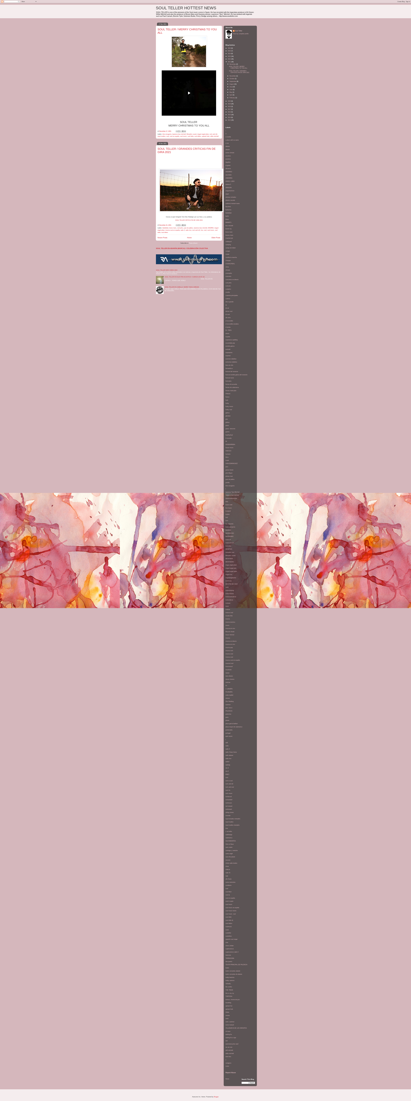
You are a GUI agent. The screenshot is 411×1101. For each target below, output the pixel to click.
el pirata (228, 327)
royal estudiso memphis (233, 819)
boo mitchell (229, 225)
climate (228, 270)
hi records (229, 438)
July (230, 87)
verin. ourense (230, 1022)
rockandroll (229, 799)
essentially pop (230, 343)
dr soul (228, 314)
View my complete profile (241, 34)
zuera (227, 1066)
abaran (228, 146)
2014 (229, 117)
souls (227, 930)
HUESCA (228, 451)
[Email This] (177, 131)
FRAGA (228, 394)
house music (229, 447)
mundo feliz (229, 616)
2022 (229, 59)
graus (227, 425)
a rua (227, 143)
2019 (229, 104)
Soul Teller (238, 31)
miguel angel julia (231, 568)
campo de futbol (230, 248)
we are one (229, 1047)
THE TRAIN (229, 990)
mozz (227, 606)
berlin (227, 216)
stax (227, 942)
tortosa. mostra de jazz (233, 999)
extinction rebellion (231, 362)
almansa (228, 168)
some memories (230, 882)
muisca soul (229, 612)
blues (227, 219)
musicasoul (229, 666)
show (227, 866)
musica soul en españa (172, 230)
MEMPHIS (229, 549)
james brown (229, 470)
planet (227, 720)
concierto (228, 276)
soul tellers (197, 136)
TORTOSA (229, 996)
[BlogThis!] (179, 131)
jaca (227, 466)
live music (229, 508)
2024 (229, 53)
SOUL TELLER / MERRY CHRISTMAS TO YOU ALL (238, 67)
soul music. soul (231, 914)
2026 (229, 48)
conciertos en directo (232, 279)
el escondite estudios (232, 324)
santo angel (229, 853)
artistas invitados (231, 197)
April (231, 95)
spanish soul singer (232, 939)
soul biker (229, 892)
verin (227, 1018)
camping (228, 244)
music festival (230, 635)
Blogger (216, 1097)
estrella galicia (230, 346)
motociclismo (230, 593)
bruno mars (172, 228)
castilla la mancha (231, 257)
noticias (228, 682)
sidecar (228, 869)
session (228, 860)
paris (227, 717)
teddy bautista (230, 977)
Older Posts (215, 238)
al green (228, 165)
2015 (229, 114)
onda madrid (229, 695)
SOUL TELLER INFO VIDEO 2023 (166, 270)
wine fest (228, 1056)
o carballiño (229, 689)
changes (228, 260)
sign (227, 876)
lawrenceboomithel (231, 498)
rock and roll (213, 134)
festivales (229, 381)
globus (228, 422)
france (227, 397)
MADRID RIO (230, 533)
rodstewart (229, 809)
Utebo (227, 1012)
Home (189, 238)
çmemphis (229, 273)
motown (228, 603)
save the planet (230, 857)
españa (228, 336)
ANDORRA (229, 178)
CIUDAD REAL (230, 264)
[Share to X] (181, 131)
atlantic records (230, 200)
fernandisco (229, 368)
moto (227, 587)
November (232, 76)
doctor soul (229, 311)
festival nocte (230, 378)
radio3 (227, 761)
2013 (229, 120)
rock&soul (229, 796)
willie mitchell (214, 136)
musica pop (229, 647)
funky (227, 403)
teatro (227, 968)
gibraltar (228, 416)
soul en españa (174, 136)
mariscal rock (230, 543)
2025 (229, 51)
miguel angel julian (203, 134)
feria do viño (229, 365)
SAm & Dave (230, 844)
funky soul (229, 409)
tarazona (228, 955)
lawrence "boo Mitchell (232, 492)
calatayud (229, 241)
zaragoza (228, 1063)
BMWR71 (228, 222)
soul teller (191, 136)
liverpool (228, 511)
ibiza (227, 457)
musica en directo (231, 641)
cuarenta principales (232, 295)
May (231, 92)
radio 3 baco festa (231, 752)
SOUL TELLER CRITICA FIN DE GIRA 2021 (189, 220)
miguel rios (229, 574)
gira (227, 419)
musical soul (229, 663)
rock (227, 777)
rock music (229, 793)
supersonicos (230, 949)
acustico (228, 156)
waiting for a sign (231, 1037)
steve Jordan (230, 945)
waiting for (229, 1034)
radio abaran (229, 755)
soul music (183, 136)
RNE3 (227, 774)
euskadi (228, 349)
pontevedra (229, 730)
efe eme (228, 317)
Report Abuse (231, 1072)
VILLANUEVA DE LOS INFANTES (236, 1028)
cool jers (228, 286)
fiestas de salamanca (232, 387)
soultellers (229, 936)
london (228, 514)
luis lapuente (229, 524)
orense (228, 698)
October (232, 78)
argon (227, 194)
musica (228, 638)
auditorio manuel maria (233, 203)
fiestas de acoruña (231, 384)
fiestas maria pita (231, 390)
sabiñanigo (229, 834)
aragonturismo (230, 191)
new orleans (229, 676)
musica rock (229, 650)
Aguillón (228, 162)
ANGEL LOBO (230, 181)
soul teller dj (229, 920)
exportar (228, 355)
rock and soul (230, 787)
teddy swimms (230, 980)
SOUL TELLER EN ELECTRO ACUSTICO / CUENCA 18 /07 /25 (185, 277)
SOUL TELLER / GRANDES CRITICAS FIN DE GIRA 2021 (239, 71)
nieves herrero (230, 679)
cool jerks (180, 228)
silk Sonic (229, 879)
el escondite (229, 321)
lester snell (229, 505)
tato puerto (229, 961)
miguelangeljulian (231, 578)
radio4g (228, 765)
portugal (228, 733)
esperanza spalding (232, 340)
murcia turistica (230, 622)
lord (227, 517)
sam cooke (229, 847)
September (233, 81)
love (227, 520)
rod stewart (229, 806)
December (232, 64)
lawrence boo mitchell (179, 134)
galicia (227, 413)
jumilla (227, 482)
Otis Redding (230, 701)
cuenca (228, 298)
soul (167, 136)
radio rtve (188, 230)
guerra (227, 432)
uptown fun (229, 1006)
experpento (229, 352)
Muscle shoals (230, 631)
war (227, 1041)
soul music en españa (232, 907)
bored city (229, 229)
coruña (228, 292)
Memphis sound (191, 134)
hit (226, 441)
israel (227, 460)
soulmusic (229, 926)
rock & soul (229, 781)
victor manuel (230, 1025)
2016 (229, 112)
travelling (228, 1002)
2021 (229, 62)
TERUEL (228, 984)
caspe (227, 254)
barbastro (228, 210)
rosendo (228, 815)
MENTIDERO (230, 562)
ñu (226, 685)
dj (226, 305)
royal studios (161, 136)
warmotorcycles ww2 (232, 1044)
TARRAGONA (230, 958)
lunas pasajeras (230, 527)
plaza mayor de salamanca (234, 727)
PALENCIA (229, 711)
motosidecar (229, 600)
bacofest (228, 206)
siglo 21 (228, 872)
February (232, 97)
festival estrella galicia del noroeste (236, 375)
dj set (227, 308)
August (231, 84)
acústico (228, 159)
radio (227, 746)
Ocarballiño (229, 692)
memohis (228, 546)
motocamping (230, 590)
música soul (229, 657)
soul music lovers (231, 911)
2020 (229, 101)
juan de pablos (188, 228)
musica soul (229, 654)
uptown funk (205, 136)
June (231, 89)
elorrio (227, 333)
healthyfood (229, 435)
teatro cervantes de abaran (234, 974)
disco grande (229, 302)
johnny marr (229, 476)
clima (227, 267)
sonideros (229, 885)
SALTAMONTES (231, 841)
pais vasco (229, 708)
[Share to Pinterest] (185, 131)
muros (227, 625)
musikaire (229, 669)
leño (227, 501)
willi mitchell (229, 1050)
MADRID (211, 228)
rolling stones (230, 812)
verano (228, 1015)
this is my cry (230, 993)
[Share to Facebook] (183, 131)
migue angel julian (231, 565)
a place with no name (232, 140)
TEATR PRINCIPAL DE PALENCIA (236, 964)
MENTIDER (229, 558)
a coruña (228, 137)
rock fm (228, 790)
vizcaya (228, 1031)
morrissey (229, 581)
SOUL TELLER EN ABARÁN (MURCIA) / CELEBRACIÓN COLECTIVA (182, 248)
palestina (228, 714)
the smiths (229, 987)
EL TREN (228, 330)
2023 (229, 56)
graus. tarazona (230, 428)
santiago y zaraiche (232, 850)
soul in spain (229, 901)
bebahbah (165, 228)
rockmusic (229, 803)
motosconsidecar (231, 596)
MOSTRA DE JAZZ (232, 584)
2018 (229, 106)
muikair (228, 609)
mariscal (228, 539)
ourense (228, 704)
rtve (202, 230)
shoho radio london (231, 863)
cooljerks (228, 289)
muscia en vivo (230, 628)
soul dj (228, 895)
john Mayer (229, 473)
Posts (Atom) (193, 243)
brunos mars (229, 235)
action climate (230, 152)
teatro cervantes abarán (233, 971)
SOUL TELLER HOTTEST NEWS (186, 8)
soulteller (228, 933)
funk (227, 400)
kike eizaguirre (166, 134)
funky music (229, 406)
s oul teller (229, 831)
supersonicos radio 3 (232, 952)
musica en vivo (230, 644)
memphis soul (230, 552)
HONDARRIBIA (230, 444)
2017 (229, 109)
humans (228, 454)
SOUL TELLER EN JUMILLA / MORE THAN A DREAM (182, 287)
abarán (228, 149)
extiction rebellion (231, 359)
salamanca (229, 838)
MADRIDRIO (229, 536)
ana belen (229, 175)
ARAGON (229, 187)
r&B (227, 742)
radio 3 (183, 230)
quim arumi (229, 736)
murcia (228, 619)
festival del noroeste (232, 371)
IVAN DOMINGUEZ (232, 463)
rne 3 (227, 768)
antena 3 (228, 184)
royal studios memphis (233, 825)
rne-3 (227, 771)
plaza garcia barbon (232, 723)
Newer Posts (162, 238)
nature (227, 673)
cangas (228, 251)
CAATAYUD (229, 238)
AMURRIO (229, 172)
